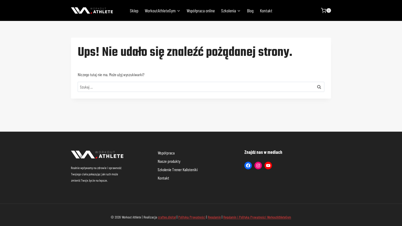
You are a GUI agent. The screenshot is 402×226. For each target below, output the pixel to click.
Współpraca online (201, 10)
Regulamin (214, 217)
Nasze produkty (169, 161)
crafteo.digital (167, 217)
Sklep (134, 10)
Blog (250, 10)
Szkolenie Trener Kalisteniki (178, 169)
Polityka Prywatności (191, 217)
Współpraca (166, 152)
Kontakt (266, 10)
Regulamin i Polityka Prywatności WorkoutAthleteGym (257, 217)
